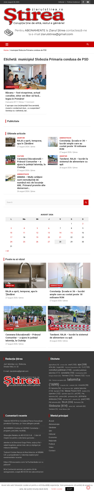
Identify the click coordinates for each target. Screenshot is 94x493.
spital (72, 406)
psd (85, 399)
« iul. (7, 251)
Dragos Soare (55, 376)
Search (86, 202)
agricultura (54, 365)
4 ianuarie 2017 (11, 102)
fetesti (80, 375)
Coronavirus (81, 373)
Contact (52, 451)
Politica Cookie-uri (73, 2)
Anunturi (21, 138)
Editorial (61, 2)
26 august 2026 (65, 168)
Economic (53, 437)
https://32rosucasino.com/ (14, 462)
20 (49, 237)
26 (37, 242)
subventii (81, 406)
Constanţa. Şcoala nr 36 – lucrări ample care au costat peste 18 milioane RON (73, 144)
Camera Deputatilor (73, 367)
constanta (67, 373)
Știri (50, 431)
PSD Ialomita (55, 402)
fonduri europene (59, 380)
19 (37, 237)
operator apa (68, 394)
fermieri (68, 375)
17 (11, 237)
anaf (72, 365)
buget (60, 367)
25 (24, 242)
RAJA (67, 402)
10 (11, 233)
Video (51, 447)
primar (63, 396)
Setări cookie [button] (56, 489)
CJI (86, 367)
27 (49, 242)
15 (71, 233)
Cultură (20, 156)
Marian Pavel (73, 391)
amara (63, 365)
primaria (73, 396)
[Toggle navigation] (7, 44)
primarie (67, 399)
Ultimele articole (16, 133)
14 (60, 233)
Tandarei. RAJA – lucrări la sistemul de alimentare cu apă (73, 161)
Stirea (21, 102)
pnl (78, 394)
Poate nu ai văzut (15, 259)
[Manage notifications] (88, 488)
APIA (52, 367)
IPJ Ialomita (55, 388)
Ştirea (33, 147)
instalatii (73, 385)
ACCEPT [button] (69, 489)
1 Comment (29, 102)
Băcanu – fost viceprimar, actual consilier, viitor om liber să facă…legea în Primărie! (23, 95)
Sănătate (52, 427)
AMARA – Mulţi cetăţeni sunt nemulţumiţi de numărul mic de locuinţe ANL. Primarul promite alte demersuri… (31, 183)
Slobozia (58, 405)
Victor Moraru (64, 409)
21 (60, 237)
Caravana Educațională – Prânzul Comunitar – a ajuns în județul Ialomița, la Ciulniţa (31, 162)
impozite (64, 385)
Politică (52, 444)
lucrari (59, 391)
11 (24, 233)
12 (37, 233)
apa (82, 364)
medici (86, 391)
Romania (78, 402)
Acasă (51, 421)
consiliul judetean (60, 370)
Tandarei (53, 409)
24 (11, 242)
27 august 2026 (23, 147)
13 (49, 233)
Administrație (12, 87)
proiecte (76, 399)
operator (54, 393)
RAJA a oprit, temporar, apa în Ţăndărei (29, 142)
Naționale (52, 441)
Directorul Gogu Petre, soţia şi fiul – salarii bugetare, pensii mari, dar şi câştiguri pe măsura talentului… (23, 445)
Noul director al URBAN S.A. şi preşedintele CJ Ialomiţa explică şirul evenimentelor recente (23, 455)
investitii (83, 385)
